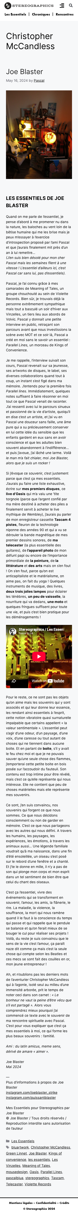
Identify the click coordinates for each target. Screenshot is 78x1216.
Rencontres (65, 14)
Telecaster (14, 1184)
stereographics (37, 1178)
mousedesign (17, 1172)
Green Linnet (16, 1153)
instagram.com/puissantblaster (31, 1098)
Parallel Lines (51, 1172)
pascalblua (14, 1178)
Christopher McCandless (50, 1147)
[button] (70, 5)
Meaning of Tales (36, 1166)
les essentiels (39, 1160)
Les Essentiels (15, 14)
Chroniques (41, 14)
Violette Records (38, 1184)
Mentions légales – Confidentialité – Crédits (39, 1203)
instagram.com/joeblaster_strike (31, 1093)
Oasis (34, 1172)
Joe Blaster (24, 71)
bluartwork (20, 1147)
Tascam (57, 1178)
